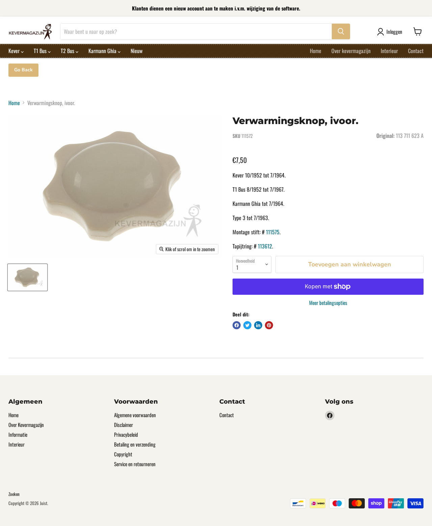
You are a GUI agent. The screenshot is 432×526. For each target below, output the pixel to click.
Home (315, 51)
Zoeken (14, 494)
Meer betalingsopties (328, 303)
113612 (265, 246)
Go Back (23, 70)
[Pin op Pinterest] (269, 325)
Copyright (123, 454)
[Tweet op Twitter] (247, 325)
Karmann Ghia (103, 51)
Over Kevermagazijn (26, 424)
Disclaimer (123, 424)
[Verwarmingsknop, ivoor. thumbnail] (27, 277)
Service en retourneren (135, 464)
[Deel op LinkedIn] (258, 325)
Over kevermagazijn (351, 51)
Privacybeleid (126, 434)
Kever (14, 51)
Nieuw (136, 51)
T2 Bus (68, 51)
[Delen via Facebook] (237, 325)
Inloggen (394, 31)
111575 (272, 232)
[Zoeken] (341, 31)
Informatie (17, 434)
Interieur (389, 51)
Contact (416, 51)
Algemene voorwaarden (135, 415)
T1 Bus (41, 51)
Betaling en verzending (135, 444)
